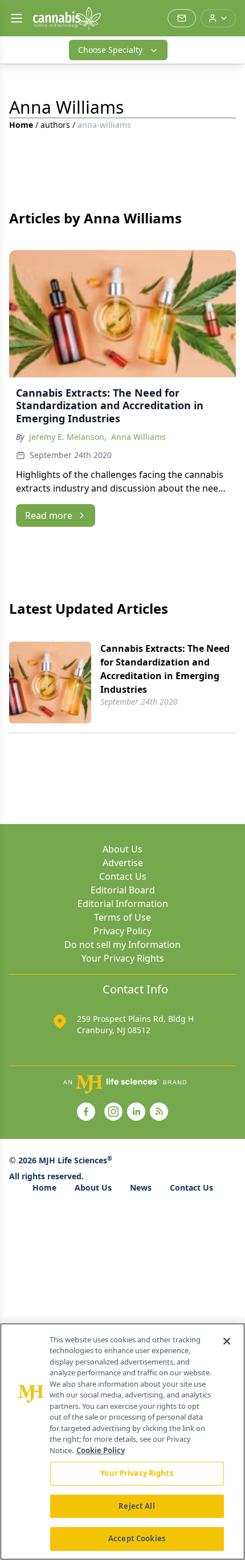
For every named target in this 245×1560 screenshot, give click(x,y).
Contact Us (122, 876)
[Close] (226, 1341)
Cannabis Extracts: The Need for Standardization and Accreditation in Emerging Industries (165, 669)
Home (21, 124)
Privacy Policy (122, 931)
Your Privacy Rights (122, 958)
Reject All (136, 1506)
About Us (122, 849)
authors (55, 124)
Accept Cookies (136, 1538)
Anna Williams (138, 436)
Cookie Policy (100, 1450)
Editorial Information (122, 903)
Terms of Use (122, 917)
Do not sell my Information (122, 944)
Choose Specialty (110, 49)
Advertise (123, 862)
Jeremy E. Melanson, (68, 436)
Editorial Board (123, 890)
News (141, 1187)
